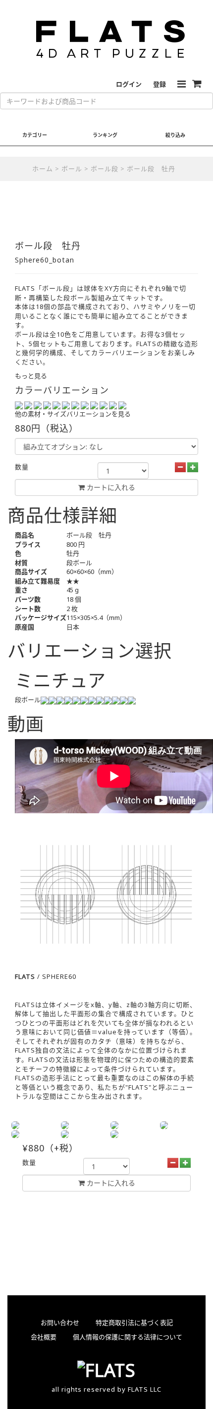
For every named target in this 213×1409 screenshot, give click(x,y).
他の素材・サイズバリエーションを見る (73, 413)
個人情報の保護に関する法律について (127, 1336)
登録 (159, 84)
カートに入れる (110, 1183)
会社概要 (43, 1336)
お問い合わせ (60, 1322)
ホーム (42, 168)
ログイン (129, 84)
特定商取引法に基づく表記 (134, 1322)
